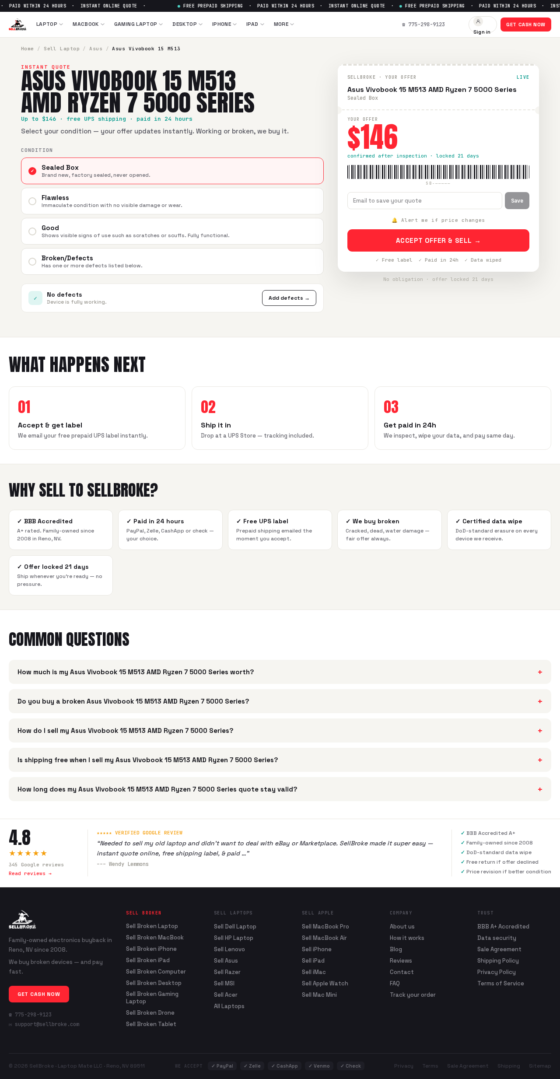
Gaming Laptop (136, 24)
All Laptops (229, 1006)
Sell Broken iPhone (151, 949)
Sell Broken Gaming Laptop (152, 998)
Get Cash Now (526, 24)
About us (402, 926)
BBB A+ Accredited (503, 926)
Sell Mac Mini (319, 994)
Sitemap (540, 1065)
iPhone (221, 24)
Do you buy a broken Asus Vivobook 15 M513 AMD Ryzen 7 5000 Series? (280, 701)
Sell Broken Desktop (154, 983)
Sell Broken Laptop (152, 926)
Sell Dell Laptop (235, 926)
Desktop (184, 24)
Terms (430, 1065)
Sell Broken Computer (156, 971)
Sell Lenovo (229, 949)
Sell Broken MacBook (155, 937)
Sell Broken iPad (148, 960)
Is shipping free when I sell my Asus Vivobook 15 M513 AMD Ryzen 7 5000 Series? (280, 760)
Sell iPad (313, 960)
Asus (95, 49)
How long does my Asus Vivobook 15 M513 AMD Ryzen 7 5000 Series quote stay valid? (280, 789)
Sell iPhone (317, 949)
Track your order (413, 994)
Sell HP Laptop (233, 938)
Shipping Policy (498, 960)
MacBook (86, 24)
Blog (396, 949)
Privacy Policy (496, 972)
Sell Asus (226, 960)
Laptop (46, 24)
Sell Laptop (62, 49)
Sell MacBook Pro (325, 926)
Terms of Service (500, 983)
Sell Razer (227, 972)
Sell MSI (224, 983)
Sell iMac (314, 972)
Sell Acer (226, 994)
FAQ (395, 983)
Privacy (403, 1065)
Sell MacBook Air (324, 938)
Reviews (401, 960)
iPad (252, 24)
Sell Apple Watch (325, 983)
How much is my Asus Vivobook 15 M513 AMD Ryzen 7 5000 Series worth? (280, 672)
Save (517, 200)
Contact (402, 972)
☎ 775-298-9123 (30, 1014)
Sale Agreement (499, 949)
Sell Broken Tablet (151, 1024)
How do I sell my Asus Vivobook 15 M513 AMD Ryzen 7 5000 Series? (280, 730)
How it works (407, 938)
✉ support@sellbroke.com (44, 1024)
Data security (496, 938)
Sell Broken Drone (150, 1012)
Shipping (508, 1065)
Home (27, 49)
